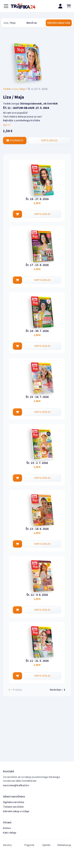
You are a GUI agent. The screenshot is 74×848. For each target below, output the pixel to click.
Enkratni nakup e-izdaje (16, 811)
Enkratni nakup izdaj (58, 23)
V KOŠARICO (16, 140)
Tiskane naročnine (13, 807)
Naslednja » (56, 690)
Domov (7, 828)
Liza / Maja (19, 89)
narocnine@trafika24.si (16, 785)
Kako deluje (9, 833)
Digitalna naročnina (13, 802)
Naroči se (32, 23)
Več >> (7, 125)
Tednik (7, 89)
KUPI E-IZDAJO (49, 140)
